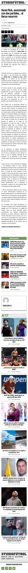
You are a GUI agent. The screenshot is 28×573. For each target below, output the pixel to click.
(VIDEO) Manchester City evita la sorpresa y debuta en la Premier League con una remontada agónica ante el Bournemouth (17, 245)
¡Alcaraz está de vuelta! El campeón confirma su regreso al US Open (14, 424)
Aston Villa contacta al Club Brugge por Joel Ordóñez (18, 255)
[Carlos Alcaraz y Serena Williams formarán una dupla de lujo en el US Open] (14, 328)
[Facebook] (2, 31)
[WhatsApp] (9, 31)
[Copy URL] (12, 31)
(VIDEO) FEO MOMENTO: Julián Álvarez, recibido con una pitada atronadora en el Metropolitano (18, 274)
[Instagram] (6, 568)
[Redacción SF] (2, 23)
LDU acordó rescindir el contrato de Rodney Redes (18, 264)
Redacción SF (11, 22)
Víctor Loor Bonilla (16, 484)
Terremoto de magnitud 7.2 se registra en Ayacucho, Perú (14, 451)
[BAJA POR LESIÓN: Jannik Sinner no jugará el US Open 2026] (14, 385)
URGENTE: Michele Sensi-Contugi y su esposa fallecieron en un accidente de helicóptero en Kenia (14, 480)
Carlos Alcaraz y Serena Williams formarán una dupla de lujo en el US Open (14, 340)
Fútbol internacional (15, 278)
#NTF (9, 344)
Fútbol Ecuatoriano (15, 267)
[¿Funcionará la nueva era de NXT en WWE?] (14, 357)
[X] (5, 31)
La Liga (4, 19)
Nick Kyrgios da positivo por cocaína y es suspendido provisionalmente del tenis (14, 509)
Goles (12, 250)
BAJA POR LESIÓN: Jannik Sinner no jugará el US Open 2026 (14, 396)
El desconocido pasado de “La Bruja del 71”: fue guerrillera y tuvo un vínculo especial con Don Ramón (14, 539)
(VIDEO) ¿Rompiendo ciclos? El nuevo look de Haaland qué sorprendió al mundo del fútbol (18, 284)
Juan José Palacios (16, 344)
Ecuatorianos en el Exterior (16, 258)
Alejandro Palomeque (16, 371)
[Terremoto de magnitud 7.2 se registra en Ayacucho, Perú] (14, 440)
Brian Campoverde (16, 454)
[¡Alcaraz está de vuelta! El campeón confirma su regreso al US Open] (14, 413)
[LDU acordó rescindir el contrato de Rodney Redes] (5, 265)
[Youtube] (13, 568)
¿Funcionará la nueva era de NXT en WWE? (14, 368)
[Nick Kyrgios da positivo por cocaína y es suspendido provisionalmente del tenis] (14, 497)
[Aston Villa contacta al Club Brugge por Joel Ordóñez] (5, 256)
